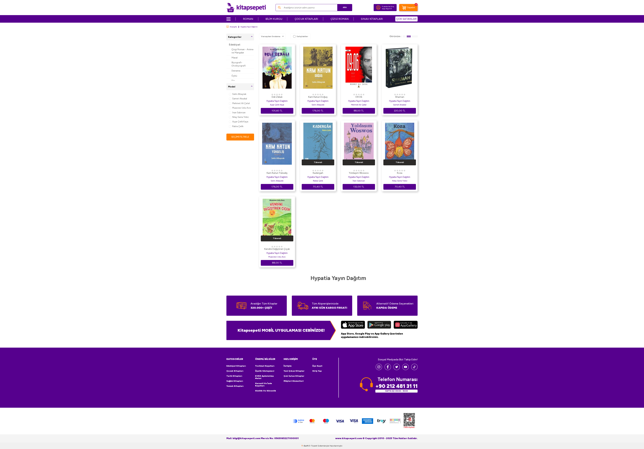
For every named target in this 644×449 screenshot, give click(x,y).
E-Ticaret (313, 446)
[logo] (246, 8)
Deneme (235, 70)
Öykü (234, 75)
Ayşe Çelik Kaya (240, 121)
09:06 (358, 97)
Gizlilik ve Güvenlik (265, 391)
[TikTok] (414, 369)
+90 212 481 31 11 (396, 386)
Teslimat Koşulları (264, 366)
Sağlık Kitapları (234, 381)
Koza (399, 173)
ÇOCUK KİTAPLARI (306, 18)
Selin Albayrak (239, 94)
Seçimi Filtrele (240, 136)
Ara (345, 7)
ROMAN (248, 18)
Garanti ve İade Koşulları (263, 384)
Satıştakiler (302, 36)
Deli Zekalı (277, 97)
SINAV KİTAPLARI (372, 18)
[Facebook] (388, 369)
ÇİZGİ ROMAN (340, 18)
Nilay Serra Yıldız (240, 117)
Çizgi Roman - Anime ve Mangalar (242, 51)
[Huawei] (406, 325)
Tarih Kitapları (234, 376)
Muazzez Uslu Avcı (241, 108)
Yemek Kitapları (235, 386)
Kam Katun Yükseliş (277, 173)
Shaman (399, 97)
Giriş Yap (317, 371)
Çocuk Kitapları (234, 371)
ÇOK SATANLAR (406, 18)
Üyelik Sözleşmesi (264, 371)
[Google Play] (379, 325)
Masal (234, 57)
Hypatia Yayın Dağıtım (277, 101)
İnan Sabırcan (239, 112)
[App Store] (353, 325)
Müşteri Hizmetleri (294, 381)
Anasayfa (233, 27)
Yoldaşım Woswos (359, 173)
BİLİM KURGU (273, 18)
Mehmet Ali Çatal (241, 103)
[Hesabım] (378, 7)
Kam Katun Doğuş (318, 97)
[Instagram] (379, 369)
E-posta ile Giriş (388, 6)
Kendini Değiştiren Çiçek (277, 249)
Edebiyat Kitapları (236, 366)
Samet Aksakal (239, 98)
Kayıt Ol (389, 9)
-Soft (305, 446)
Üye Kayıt (317, 366)
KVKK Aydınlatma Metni (264, 377)
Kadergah (318, 173)
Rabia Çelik (237, 126)
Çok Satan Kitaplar (294, 376)
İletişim (287, 366)
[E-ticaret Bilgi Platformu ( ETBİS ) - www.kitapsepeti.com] (409, 421)
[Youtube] (405, 369)
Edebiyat (234, 44)
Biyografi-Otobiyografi (238, 64)
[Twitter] (396, 369)
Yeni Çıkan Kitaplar (294, 371)
